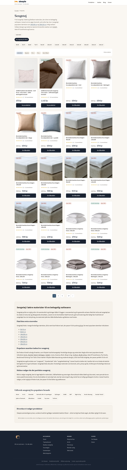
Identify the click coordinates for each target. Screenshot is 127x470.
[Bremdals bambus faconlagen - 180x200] (51, 168)
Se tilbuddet (76, 105)
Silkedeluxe (31, 398)
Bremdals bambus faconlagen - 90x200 (75, 139)
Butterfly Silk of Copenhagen (44, 394)
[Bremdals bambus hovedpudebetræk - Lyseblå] (51, 122)
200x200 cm (23, 339)
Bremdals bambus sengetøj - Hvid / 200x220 (50, 276)
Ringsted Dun (71, 439)
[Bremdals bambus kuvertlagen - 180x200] (51, 212)
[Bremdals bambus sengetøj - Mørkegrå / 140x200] (76, 259)
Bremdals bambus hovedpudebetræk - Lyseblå (49, 137)
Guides (99, 2)
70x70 (35, 45)
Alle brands (70, 450)
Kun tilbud (45, 53)
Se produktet (26, 105)
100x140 (49, 45)
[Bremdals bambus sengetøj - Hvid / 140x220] (101, 214)
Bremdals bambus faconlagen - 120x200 (100, 139)
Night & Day (78, 394)
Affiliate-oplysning (65, 461)
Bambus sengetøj (48, 445)
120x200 (57, 45)
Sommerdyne (46, 450)
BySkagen (42, 355)
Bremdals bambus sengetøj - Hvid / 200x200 (25, 276)
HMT (71, 394)
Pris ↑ (33, 53)
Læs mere (18, 35)
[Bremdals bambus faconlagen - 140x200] (26, 168)
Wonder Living (71, 448)
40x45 (17, 45)
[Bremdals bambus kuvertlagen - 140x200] (26, 212)
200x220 (94, 45)
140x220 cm (23, 337)
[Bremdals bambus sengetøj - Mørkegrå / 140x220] (101, 259)
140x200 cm (33, 25)
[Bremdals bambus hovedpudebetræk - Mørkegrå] (101, 69)
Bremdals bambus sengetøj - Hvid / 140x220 (100, 230)
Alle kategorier (47, 453)
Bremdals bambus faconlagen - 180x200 (50, 184)
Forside (17, 11)
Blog (104, 2)
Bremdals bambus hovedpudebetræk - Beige (24, 137)
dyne (81, 326)
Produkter (91, 2)
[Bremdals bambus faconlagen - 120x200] (101, 123)
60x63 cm (23, 332)
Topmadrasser (47, 442)
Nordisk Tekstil (33, 355)
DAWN (64, 394)
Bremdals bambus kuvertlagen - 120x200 (100, 181)
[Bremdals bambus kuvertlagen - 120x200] (101, 167)
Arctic (25, 355)
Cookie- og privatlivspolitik (79, 461)
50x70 (23, 45)
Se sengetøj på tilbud (22, 39)
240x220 (101, 45)
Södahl (55, 27)
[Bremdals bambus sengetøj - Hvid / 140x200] (76, 214)
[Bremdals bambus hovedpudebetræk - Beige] (26, 122)
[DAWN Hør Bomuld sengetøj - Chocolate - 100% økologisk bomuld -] (51, 73)
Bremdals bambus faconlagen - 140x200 (25, 184)
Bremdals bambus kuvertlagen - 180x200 (51, 226)
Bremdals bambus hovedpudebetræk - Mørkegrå (100, 84)
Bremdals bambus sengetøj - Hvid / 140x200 (75, 230)
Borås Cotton (83, 355)
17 (68, 296)
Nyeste (27, 53)
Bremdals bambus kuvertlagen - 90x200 (76, 181)
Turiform (75, 355)
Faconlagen (46, 448)
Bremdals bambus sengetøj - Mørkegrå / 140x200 (75, 276)
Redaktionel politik (54, 461)
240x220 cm (23, 344)
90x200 (42, 45)
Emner (110, 2)
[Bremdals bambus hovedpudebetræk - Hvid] (76, 69)
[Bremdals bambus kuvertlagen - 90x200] (76, 167)
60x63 (29, 45)
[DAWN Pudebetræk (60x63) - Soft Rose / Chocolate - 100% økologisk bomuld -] (26, 73)
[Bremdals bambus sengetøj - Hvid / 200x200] (26, 259)
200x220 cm (42, 25)
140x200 (64, 45)
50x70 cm (23, 330)
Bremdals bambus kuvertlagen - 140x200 (26, 226)
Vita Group (70, 445)
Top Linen (46, 398)
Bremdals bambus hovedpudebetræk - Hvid (73, 84)
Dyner (44, 439)
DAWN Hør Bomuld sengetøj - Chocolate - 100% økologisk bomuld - (50, 92)
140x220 (71, 45)
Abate (17, 394)
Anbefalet (19, 53)
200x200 (86, 45)
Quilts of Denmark (20, 398)
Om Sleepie (94, 439)
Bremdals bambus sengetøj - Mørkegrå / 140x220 (100, 276)
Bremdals (31, 394)
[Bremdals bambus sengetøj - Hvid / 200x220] (51, 259)
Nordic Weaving (88, 394)
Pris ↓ (38, 53)
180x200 (79, 45)
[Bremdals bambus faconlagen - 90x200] (76, 123)
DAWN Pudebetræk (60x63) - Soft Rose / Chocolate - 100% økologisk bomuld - (26, 92)
